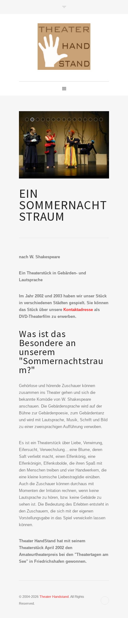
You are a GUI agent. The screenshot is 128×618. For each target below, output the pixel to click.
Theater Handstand (54, 596)
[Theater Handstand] (64, 46)
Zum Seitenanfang (105, 600)
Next (39, 167)
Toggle (64, 7)
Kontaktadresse (78, 309)
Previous (29, 167)
